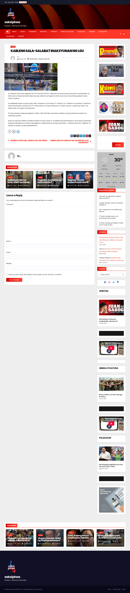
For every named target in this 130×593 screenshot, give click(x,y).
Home (109, 589)
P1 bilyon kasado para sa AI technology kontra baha (110, 537)
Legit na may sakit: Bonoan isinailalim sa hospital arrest (111, 239)
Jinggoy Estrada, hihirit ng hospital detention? (49, 539)
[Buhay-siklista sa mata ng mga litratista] (111, 384)
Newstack (30, 589)
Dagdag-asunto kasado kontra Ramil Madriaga (78, 182)
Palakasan (10, 36)
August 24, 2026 (15, 543)
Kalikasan (81, 32)
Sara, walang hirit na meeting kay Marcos (78, 536)
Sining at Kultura (67, 32)
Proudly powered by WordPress (13, 589)
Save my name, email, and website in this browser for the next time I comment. (35, 274)
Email (8, 252)
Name (8, 241)
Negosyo (43, 32)
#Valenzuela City (44, 59)
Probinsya (33, 32)
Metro (22, 32)
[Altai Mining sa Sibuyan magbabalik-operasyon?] (111, 308)
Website (8, 263)
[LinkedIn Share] (18, 131)
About (124, 589)
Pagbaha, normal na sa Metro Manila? (49, 181)
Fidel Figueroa (84, 185)
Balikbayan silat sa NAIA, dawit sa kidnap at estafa (18, 182)
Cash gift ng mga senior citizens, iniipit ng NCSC (19, 539)
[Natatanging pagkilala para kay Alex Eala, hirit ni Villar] (111, 454)
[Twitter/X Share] (14, 131)
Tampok (21, 36)
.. (19, 56)
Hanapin (118, 145)
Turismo (92, 32)
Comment (10, 204)
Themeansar (38, 589)
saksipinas (12, 22)
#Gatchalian (33, 59)
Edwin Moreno (24, 185)
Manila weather (111, 186)
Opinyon (54, 32)
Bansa (14, 32)
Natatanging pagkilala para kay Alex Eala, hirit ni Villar (111, 466)
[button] (120, 34)
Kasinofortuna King (105, 237)
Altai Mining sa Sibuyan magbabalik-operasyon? (108, 320)
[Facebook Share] (9, 131)
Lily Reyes (26, 543)
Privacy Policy (117, 589)
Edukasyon (103, 32)
